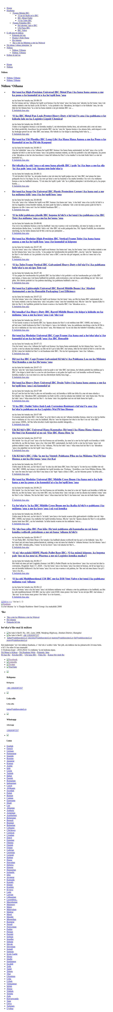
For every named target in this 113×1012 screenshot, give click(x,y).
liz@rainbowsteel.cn (83, 638)
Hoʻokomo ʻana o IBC (27, 25)
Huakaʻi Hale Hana (20, 38)
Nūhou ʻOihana (19, 50)
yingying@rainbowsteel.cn (39, 638)
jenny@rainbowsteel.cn (17, 640)
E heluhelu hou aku (20, 110)
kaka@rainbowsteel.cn (17, 638)
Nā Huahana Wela (27, 652)
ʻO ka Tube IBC (25, 20)
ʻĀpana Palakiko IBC (21, 23)
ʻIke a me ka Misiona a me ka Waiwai (28, 43)
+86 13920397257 (31, 635)
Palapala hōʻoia (18, 35)
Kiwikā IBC (17, 655)
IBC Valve (22, 30)
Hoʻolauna (16, 40)
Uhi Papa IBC (24, 28)
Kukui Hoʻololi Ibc (56, 655)
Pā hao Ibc (5, 655)
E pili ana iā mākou (15, 33)
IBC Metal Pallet (25, 18)
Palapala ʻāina (43, 652)
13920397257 (13, 730)
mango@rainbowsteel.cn (62, 638)
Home (9, 8)
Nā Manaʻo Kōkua (9, 652)
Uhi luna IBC (31, 655)
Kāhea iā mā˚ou (13, 55)
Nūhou (10, 47)
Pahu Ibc (42, 655)
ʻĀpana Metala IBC (20, 13)
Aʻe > (7, 601)
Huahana (10, 10)
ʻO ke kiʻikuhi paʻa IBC (28, 15)
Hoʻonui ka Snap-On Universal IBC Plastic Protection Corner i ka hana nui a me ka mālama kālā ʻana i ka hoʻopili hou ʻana (58, 193)
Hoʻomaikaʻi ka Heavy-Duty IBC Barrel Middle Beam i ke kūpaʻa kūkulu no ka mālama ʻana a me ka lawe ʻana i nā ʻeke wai (57, 313)
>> (11, 601)
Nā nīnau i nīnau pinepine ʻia (19, 45)
